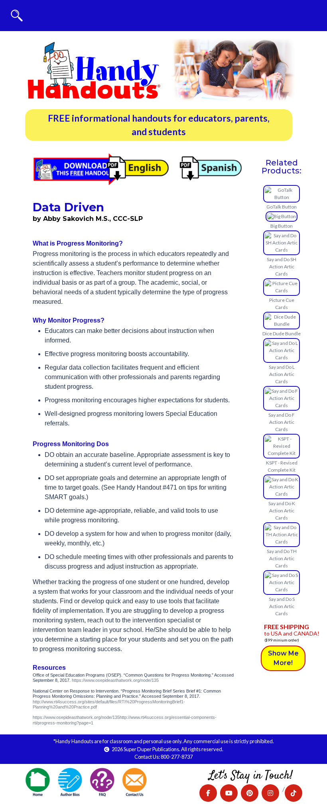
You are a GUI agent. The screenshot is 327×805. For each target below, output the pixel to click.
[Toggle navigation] (17, 15)
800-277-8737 (177, 757)
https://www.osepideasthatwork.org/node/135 (115, 680)
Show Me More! (283, 658)
